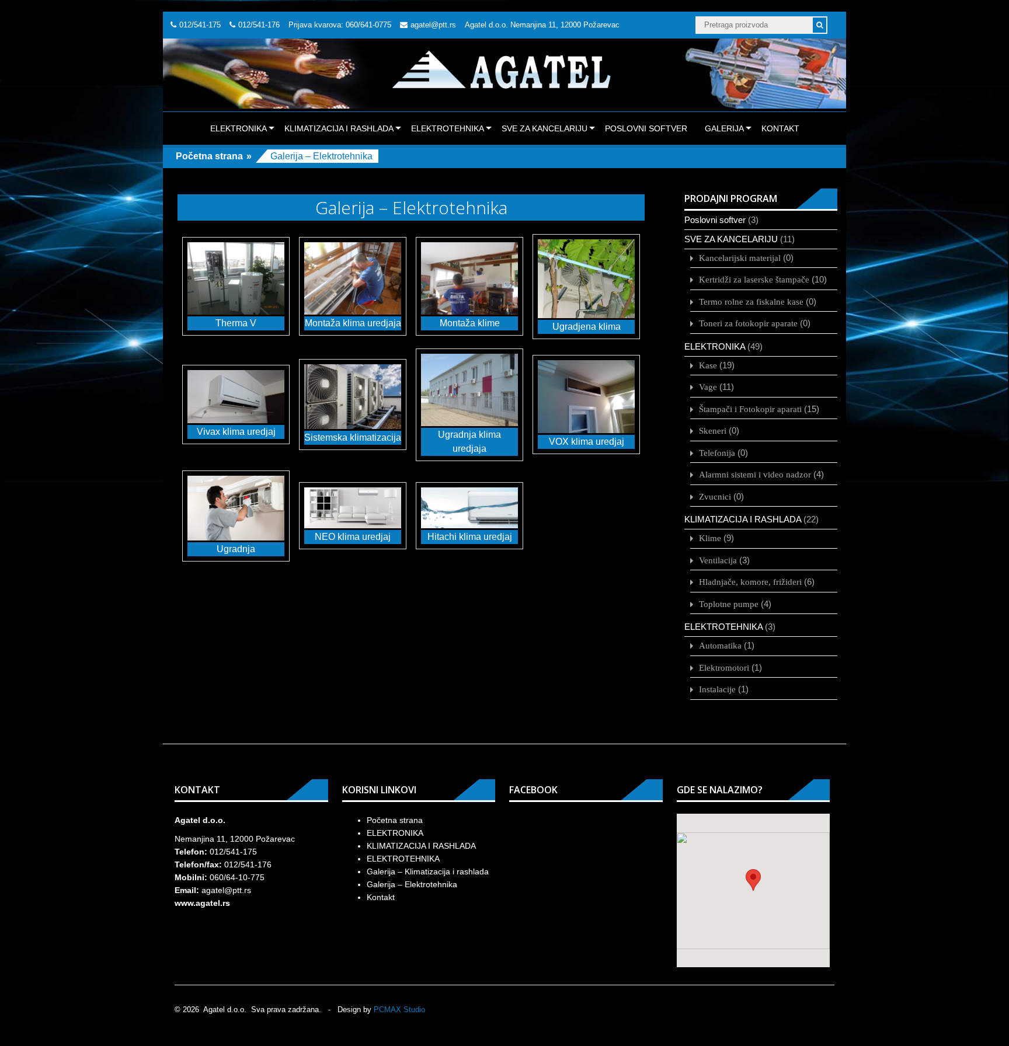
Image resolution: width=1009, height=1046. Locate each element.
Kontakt (780, 128)
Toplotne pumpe (729, 603)
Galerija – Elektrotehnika (412, 884)
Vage (708, 386)
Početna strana (209, 156)
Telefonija (717, 452)
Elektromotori (724, 667)
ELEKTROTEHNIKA (447, 128)
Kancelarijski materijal (740, 257)
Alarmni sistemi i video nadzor (755, 474)
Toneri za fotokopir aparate (748, 323)
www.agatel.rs (202, 903)
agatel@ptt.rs (433, 24)
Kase (708, 365)
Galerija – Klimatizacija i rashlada (428, 871)
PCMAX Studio (399, 1009)
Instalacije (717, 689)
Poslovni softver (646, 128)
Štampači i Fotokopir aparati (750, 409)
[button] (753, 880)
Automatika (720, 645)
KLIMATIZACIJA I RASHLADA (339, 128)
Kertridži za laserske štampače (754, 279)
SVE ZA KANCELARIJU (544, 128)
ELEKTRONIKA (238, 128)
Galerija (724, 128)
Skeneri (712, 430)
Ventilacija (718, 560)
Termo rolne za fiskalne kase (751, 301)
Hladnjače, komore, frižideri (750, 581)
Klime (710, 538)
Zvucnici (715, 496)
